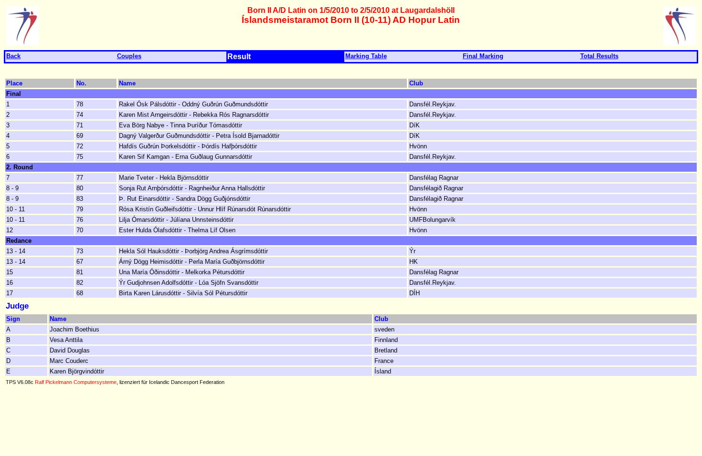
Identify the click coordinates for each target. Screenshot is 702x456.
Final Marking (483, 56)
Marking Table (366, 56)
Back (13, 56)
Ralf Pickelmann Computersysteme (76, 382)
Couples (129, 56)
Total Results (599, 56)
